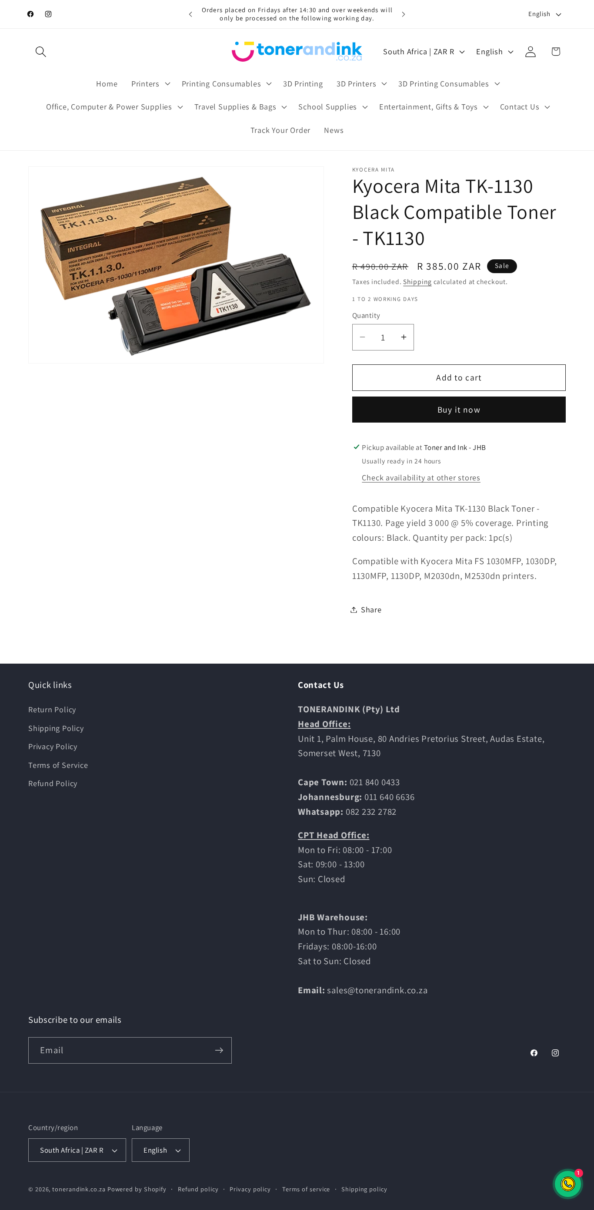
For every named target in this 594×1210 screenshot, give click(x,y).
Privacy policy (250, 1189)
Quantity (366, 315)
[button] (40, 51)
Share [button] (371, 609)
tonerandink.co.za (78, 1189)
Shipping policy (364, 1189)
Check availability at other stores (421, 477)
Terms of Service (58, 765)
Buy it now (459, 409)
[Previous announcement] (190, 14)
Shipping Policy (56, 728)
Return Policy (52, 709)
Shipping (417, 281)
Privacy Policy (52, 746)
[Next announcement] (403, 14)
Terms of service (306, 1189)
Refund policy (198, 1189)
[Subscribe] (219, 1050)
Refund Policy (52, 783)
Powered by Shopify (137, 1189)
